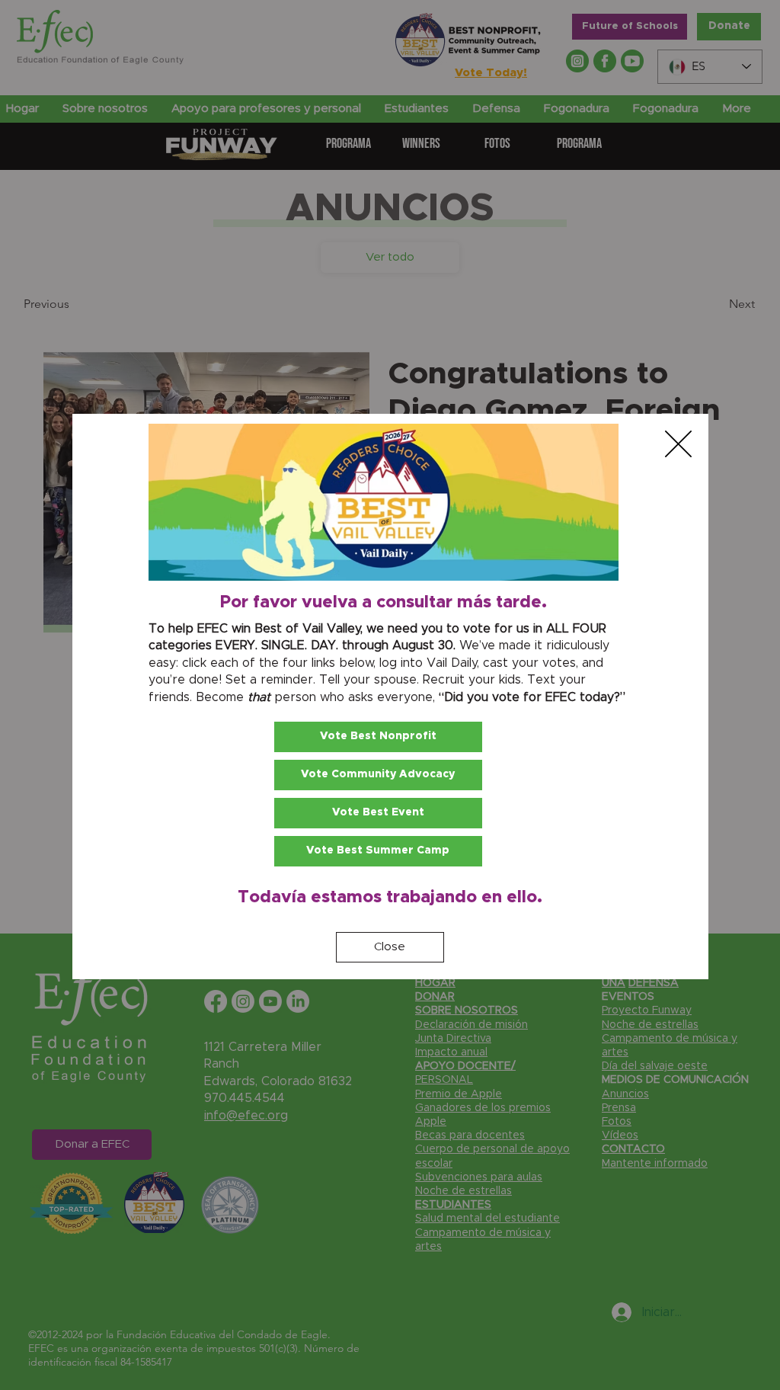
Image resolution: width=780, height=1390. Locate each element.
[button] (678, 444)
